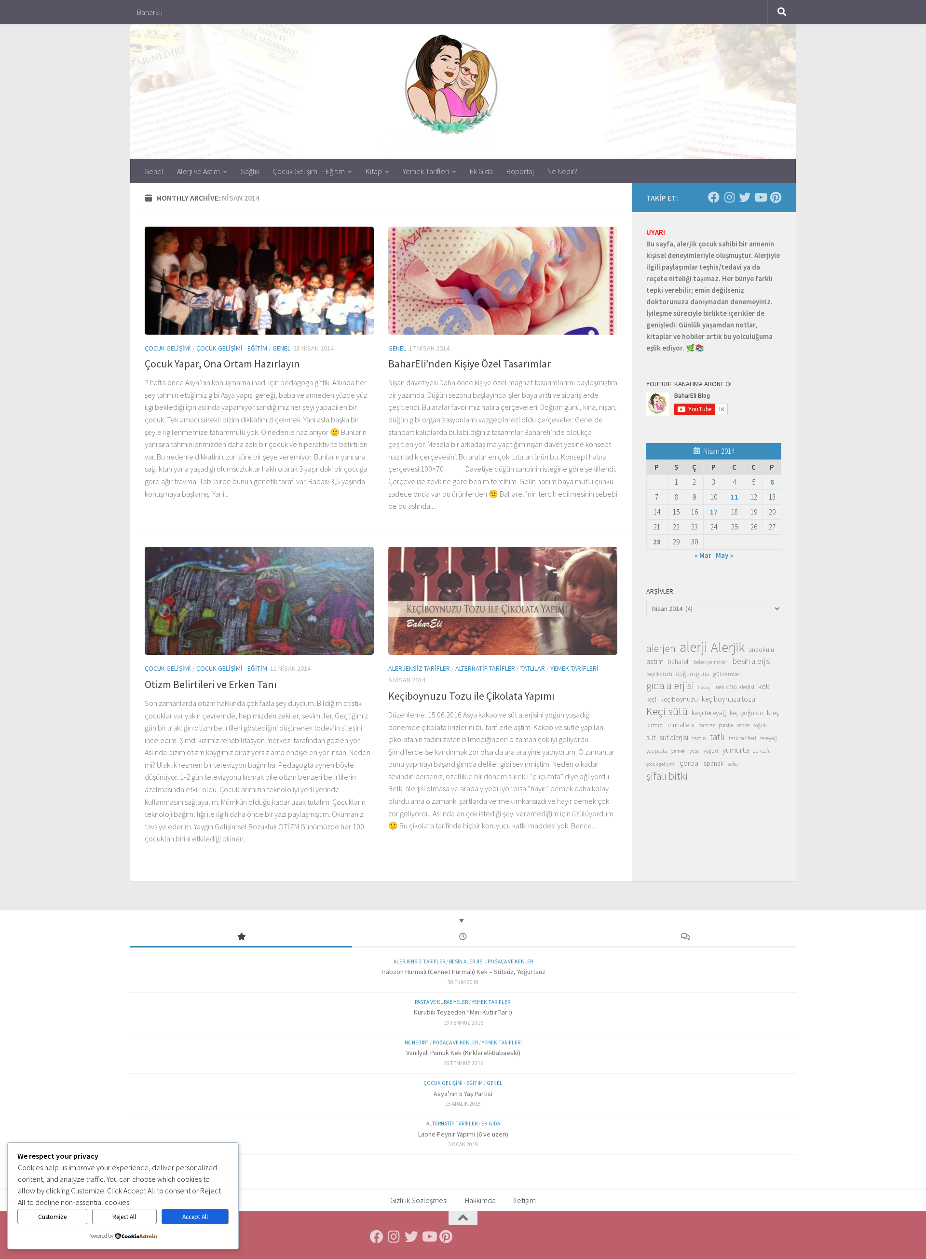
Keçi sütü (667, 711)
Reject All (124, 1217)
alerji (693, 647)
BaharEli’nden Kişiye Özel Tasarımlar (469, 363)
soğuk (759, 725)
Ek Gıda (481, 171)
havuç (704, 687)
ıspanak (713, 763)
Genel (153, 171)
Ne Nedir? (562, 171)
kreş (773, 712)
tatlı (717, 737)
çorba (689, 763)
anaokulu (761, 649)
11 (734, 496)
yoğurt (711, 750)
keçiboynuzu (679, 699)
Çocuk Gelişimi (168, 348)
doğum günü (692, 674)
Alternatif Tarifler (485, 668)
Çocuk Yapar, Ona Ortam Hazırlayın (222, 363)
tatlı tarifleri (742, 738)
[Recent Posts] (463, 937)
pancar (706, 725)
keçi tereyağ (709, 712)
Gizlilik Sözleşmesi (419, 1200)
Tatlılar (532, 668)
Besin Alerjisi (466, 961)
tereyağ (768, 738)
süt (651, 737)
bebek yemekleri (711, 662)
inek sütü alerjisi (734, 686)
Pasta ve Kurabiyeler (441, 1002)
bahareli (678, 661)
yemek (678, 751)
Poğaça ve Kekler (510, 961)
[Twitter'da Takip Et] (744, 197)
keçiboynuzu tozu (728, 699)
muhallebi (680, 724)
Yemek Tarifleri (426, 171)
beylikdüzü (659, 673)
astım (655, 661)
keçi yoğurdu (746, 713)
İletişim (524, 1200)
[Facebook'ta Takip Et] (714, 197)
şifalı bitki (667, 776)
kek (763, 686)
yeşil (694, 750)
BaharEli (150, 12)
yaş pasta (656, 750)
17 (714, 511)
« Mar (702, 555)
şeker (733, 763)
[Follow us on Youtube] (760, 197)
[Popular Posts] (241, 937)
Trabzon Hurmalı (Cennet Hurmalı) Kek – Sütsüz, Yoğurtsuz (463, 971)
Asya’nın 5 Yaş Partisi (463, 1093)
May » (724, 555)
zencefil (762, 750)
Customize (52, 1217)
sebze (743, 725)
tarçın (699, 738)
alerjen (661, 648)
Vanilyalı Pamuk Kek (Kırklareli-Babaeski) (463, 1052)
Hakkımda (480, 1200)
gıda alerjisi (670, 685)
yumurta (735, 750)
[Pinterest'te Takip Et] (775, 197)
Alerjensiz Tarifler (419, 668)
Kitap (374, 171)
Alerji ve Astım (198, 171)
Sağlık (250, 171)
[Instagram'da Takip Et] (729, 197)
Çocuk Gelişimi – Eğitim (309, 171)
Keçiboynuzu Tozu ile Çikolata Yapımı (471, 696)
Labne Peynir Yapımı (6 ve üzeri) (463, 1134)
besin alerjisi (752, 661)
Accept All (195, 1217)
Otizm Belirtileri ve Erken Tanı (211, 684)
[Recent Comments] (685, 937)
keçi (651, 699)
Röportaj (520, 171)
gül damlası (727, 673)
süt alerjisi (674, 737)
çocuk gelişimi (661, 764)
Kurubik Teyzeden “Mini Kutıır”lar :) (463, 1012)
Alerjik (728, 647)
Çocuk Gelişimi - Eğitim (231, 348)
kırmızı (655, 725)
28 (657, 541)
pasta (726, 725)
